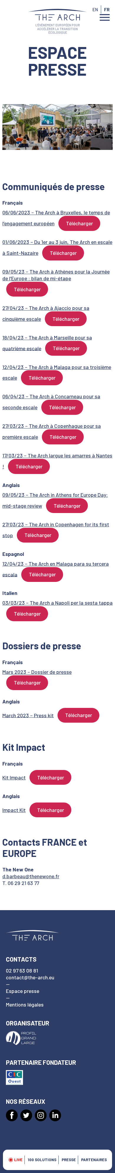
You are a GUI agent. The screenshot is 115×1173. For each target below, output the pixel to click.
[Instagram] (41, 1115)
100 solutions (42, 1159)
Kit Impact (14, 777)
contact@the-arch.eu (30, 977)
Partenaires (94, 1159)
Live (18, 1159)
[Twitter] (26, 1115)
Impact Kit (14, 810)
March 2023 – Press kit (28, 715)
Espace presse (22, 991)
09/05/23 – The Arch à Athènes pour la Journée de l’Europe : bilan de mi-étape (56, 274)
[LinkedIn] (55, 1115)
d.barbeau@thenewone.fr (30, 876)
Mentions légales (25, 1004)
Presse (69, 1159)
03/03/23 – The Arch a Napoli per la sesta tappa (57, 602)
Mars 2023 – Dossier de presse (37, 672)
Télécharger (79, 223)
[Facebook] (12, 1115)
